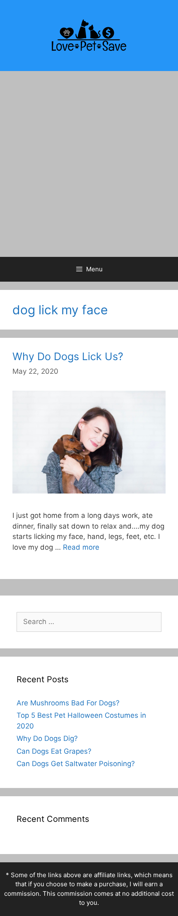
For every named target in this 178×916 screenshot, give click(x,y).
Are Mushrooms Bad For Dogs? (68, 703)
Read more (81, 547)
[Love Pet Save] (89, 35)
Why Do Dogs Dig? (47, 738)
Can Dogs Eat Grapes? (54, 751)
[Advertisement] (89, 164)
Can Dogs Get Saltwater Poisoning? (76, 763)
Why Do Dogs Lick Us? (67, 356)
